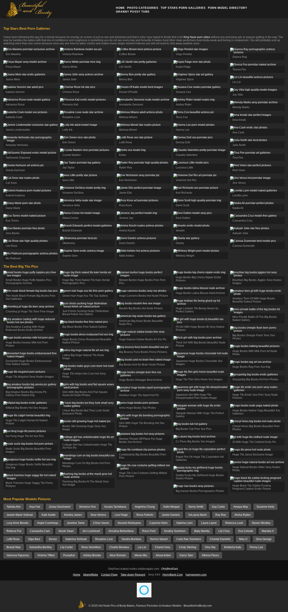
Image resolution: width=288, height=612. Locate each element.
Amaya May (241, 506)
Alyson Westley (261, 523)
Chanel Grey (162, 547)
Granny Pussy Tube (133, 11)
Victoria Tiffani (46, 555)
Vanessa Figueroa (18, 555)
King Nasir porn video (197, 37)
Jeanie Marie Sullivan (20, 514)
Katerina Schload (76, 539)
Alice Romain (118, 555)
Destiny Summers (175, 531)
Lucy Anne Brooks (18, 523)
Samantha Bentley (40, 547)
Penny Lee (256, 547)
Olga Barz (34, 539)
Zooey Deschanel (59, 506)
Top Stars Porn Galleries (183, 7)
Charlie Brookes (119, 547)
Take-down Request (133, 574)
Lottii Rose (13, 539)
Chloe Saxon (101, 523)
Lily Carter (66, 547)
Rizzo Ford (148, 531)
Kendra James (73, 514)
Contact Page (109, 574)
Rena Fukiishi (144, 514)
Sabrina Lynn (184, 523)
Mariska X (268, 531)
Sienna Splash (159, 539)
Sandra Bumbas (131, 539)
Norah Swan (66, 531)
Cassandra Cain (40, 531)
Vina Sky (210, 547)
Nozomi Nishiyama (129, 523)
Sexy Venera (98, 514)
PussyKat (69, 555)
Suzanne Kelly (265, 506)
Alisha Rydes (242, 514)
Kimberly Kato (232, 547)
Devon (53, 539)
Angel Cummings (47, 523)
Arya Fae (34, 506)
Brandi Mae (14, 547)
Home (120, 7)
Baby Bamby (202, 531)
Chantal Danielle (220, 539)
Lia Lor (142, 547)
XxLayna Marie (197, 514)
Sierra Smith (195, 506)
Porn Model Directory (227, 7)
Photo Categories (142, 7)
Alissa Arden (163, 555)
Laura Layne (209, 523)
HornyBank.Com (172, 574)
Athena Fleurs (210, 555)
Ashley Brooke (92, 555)
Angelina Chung (145, 506)
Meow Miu (141, 555)
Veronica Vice (87, 506)
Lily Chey (224, 531)
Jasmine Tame (76, 523)
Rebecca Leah (234, 523)
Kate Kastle (49, 514)
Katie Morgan (171, 506)
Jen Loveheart (91, 531)
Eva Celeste (245, 531)
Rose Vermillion (91, 547)
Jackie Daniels (171, 514)
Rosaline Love (104, 539)
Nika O (243, 539)
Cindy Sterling (187, 547)
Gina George (264, 539)
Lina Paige (121, 514)
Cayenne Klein (158, 523)
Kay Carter (218, 506)
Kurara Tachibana (115, 506)
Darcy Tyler (186, 555)
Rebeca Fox (14, 531)
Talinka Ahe (14, 506)
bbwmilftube (90, 574)
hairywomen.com (196, 574)
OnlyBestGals (169, 568)
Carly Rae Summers (188, 539)
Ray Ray (220, 514)
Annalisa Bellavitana (121, 531)
